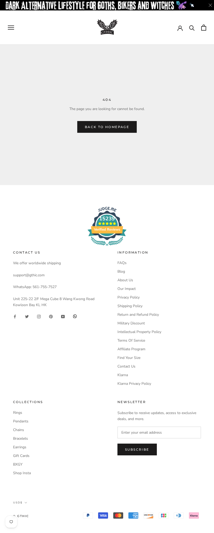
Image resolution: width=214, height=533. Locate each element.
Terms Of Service (131, 340)
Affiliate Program (131, 349)
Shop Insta (22, 473)
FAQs (122, 262)
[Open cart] (203, 28)
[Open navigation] (11, 27)
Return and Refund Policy (138, 314)
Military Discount (131, 323)
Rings (17, 412)
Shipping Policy (129, 305)
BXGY (17, 464)
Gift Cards (21, 455)
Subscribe (137, 449)
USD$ (17, 502)
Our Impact (126, 288)
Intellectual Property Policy (139, 331)
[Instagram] (39, 316)
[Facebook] (15, 316)
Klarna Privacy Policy (134, 383)
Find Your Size (128, 357)
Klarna (122, 374)
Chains (18, 429)
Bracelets (20, 438)
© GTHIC (21, 516)
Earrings (19, 447)
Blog (121, 271)
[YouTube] (63, 316)
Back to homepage (107, 127)
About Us (125, 280)
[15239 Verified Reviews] (107, 246)
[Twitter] (27, 316)
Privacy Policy (128, 297)
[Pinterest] (51, 316)
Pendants (20, 421)
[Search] (192, 27)
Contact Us (126, 366)
